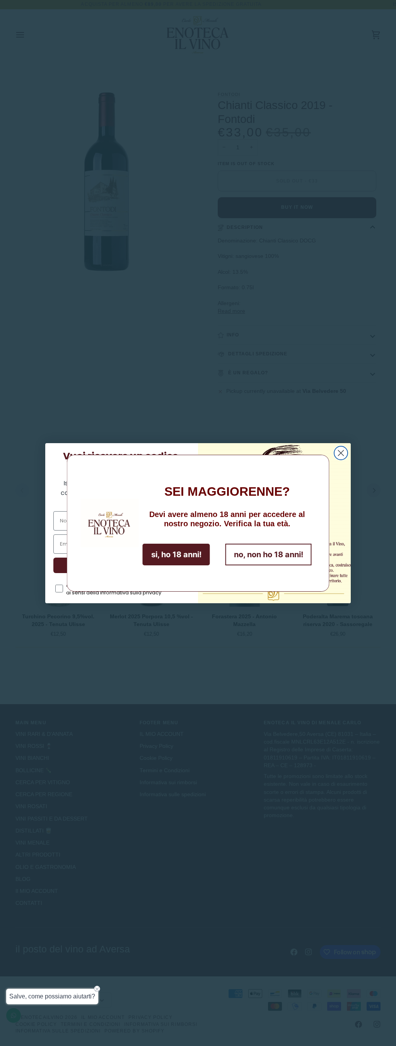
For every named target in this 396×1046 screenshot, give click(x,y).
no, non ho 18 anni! (268, 554)
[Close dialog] (341, 453)
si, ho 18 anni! (176, 554)
